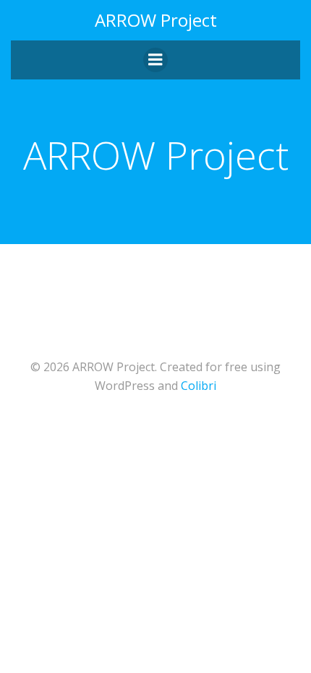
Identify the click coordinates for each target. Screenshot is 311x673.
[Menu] (155, 60)
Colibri (198, 386)
